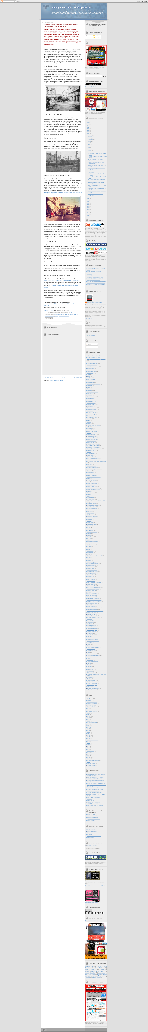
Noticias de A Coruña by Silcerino (94, 836)
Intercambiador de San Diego (93, 505)
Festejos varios (90, 472)
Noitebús (89, 533)
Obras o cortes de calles (92, 541)
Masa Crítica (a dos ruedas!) (93, 791)
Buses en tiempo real (91, 404)
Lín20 (88, 728)
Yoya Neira (89, 686)
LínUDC (89, 757)
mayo (89, 145)
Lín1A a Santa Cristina (92, 722)
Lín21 (88, 730)
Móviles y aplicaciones (92, 532)
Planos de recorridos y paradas (94, 587)
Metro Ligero (90, 522)
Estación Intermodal (91, 465)
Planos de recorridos (91, 585)
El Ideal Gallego (90, 832)
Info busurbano (90, 497)
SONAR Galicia (90, 620)
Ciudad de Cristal (91, 814)
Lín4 (88, 746)
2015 (88, 200)
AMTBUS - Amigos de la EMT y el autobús (96, 794)
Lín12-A (89, 716)
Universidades (90, 669)
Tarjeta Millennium (91, 649)
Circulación (89, 428)
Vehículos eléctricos (91, 672)
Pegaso (89, 577)
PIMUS (88, 554)
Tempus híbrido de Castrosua (93, 655)
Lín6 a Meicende (90, 751)
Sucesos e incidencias (92, 637)
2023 (88, 125)
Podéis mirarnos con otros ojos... (92, 920)
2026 (88, 120)
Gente (66, 314)
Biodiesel (89, 388)
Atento (88, 374)
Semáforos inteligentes (92, 630)
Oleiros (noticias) (91, 820)
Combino (89, 433)
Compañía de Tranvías (59, 314)
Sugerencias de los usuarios (93, 641)
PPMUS (89, 557)
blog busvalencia (90, 795)
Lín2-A (88, 725)
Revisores (89, 619)
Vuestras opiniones (91, 680)
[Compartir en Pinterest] (52, 318)
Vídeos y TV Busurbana (64, 316)
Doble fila (89, 452)
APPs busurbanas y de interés (93, 355)
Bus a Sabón (90, 395)
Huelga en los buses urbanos (93, 489)
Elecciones (89, 464)
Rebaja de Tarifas (91, 606)
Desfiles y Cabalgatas (92, 450)
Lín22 (88, 732)
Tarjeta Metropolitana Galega (93, 647)
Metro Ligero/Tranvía (91, 524)
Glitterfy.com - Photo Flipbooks (91, 902)
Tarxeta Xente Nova (91, 650)
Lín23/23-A (89, 736)
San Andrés (89, 623)
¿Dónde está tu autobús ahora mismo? (95, 777)
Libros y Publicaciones (92, 509)
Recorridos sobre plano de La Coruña (95, 611)
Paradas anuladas (91, 566)
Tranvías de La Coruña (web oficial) (94, 778)
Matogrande (89, 519)
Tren (88, 664)
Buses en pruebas (91, 403)
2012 (88, 204)
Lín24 (88, 738)
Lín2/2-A (89, 727)
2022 (88, 127)
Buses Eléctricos (90, 398)
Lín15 (88, 719)
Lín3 (88, 741)
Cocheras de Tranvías (92, 431)
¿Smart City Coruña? (91, 689)
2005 (88, 215)
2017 (88, 196)
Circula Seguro (90, 800)
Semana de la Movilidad (92, 628)
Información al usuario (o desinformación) (96, 500)
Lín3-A (88, 743)
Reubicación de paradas (92, 615)
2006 (88, 214)
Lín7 (88, 755)
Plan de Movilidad (91, 581)
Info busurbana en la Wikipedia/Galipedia (95, 780)
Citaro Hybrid (90, 429)
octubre (89, 138)
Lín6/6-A (89, 754)
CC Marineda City (91, 414)
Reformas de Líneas (91, 612)
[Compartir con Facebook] (50, 318)
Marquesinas (90, 517)
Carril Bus (89, 423)
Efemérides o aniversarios (92, 459)
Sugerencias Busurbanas (92, 639)
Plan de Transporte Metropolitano (94, 582)
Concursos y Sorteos (91, 437)
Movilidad (89, 528)
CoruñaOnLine (90, 837)
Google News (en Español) (93, 787)
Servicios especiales (91, 631)
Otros (88, 549)
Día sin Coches (90, 456)
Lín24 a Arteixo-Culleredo (92, 739)
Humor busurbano (91, 492)
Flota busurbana (90, 473)
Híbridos (89, 494)
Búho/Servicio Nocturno (92, 703)
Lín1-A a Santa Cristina (92, 711)
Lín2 (88, 724)
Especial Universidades (92, 706)
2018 (88, 133)
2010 (88, 207)
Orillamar (89, 546)
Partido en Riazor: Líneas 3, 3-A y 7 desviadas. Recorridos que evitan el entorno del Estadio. (96, 273)
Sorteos (89, 636)
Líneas (88, 762)
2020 (88, 130)
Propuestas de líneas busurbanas (94, 600)
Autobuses (89, 377)
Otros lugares (90, 551)
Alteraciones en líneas (92, 365)
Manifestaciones (90, 514)
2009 (88, 209)
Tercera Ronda (90, 656)
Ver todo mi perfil (88, 318)
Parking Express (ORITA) (92, 571)
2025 (88, 122)
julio (89, 142)
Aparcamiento (90, 373)
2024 (88, 124)
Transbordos (90, 660)
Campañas (89, 418)
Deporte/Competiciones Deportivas (94, 448)
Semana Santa (90, 626)
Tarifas (88, 644)
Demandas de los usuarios (93, 447)
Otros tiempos (51, 316)
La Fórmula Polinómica (92, 508)
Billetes (88, 387)
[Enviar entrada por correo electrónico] (46, 312)
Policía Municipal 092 (91, 590)
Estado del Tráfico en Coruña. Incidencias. (96, 783)
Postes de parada (91, 596)
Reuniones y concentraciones (93, 617)
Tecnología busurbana (92, 653)
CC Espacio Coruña (91, 412)
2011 (88, 206)
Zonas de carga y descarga (93, 688)
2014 (88, 201)
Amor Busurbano (90, 368)
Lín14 (88, 717)
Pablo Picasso (90, 558)
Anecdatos (89, 369)
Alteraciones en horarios (92, 363)
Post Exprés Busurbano (92, 595)
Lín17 (88, 720)
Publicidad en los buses (92, 603)
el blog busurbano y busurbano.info (94, 302)
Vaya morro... (90, 671)
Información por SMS (91, 503)
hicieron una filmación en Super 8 (53, 192)
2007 (88, 212)
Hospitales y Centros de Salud (93, 488)
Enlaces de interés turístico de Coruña (95, 805)
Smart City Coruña (91, 634)
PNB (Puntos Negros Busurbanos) (94, 555)
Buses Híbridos (90, 399)
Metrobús (89, 525)
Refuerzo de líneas (91, 614)
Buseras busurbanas (91, 396)
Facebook (89, 470)
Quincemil (89, 834)
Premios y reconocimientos (93, 598)
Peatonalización (90, 576)
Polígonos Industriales (92, 593)
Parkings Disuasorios (91, 573)
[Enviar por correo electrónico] (46, 318)
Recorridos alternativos (92, 609)
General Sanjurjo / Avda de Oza (94, 477)
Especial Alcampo (91, 705)
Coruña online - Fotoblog (92, 817)
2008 (88, 210)
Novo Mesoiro (90, 536)
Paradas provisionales (92, 569)
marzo (89, 149)
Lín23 (88, 733)
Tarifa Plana (89, 642)
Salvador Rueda (90, 622)
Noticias (89, 535)
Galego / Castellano (91, 475)
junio (89, 144)
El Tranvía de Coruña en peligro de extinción (96, 461)
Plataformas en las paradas (93, 588)
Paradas (89, 560)
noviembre (90, 136)
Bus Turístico (90, 393)
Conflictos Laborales (91, 440)
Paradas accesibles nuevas (93, 563)
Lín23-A (89, 735)
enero (89, 152)
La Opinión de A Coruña (49, 310)
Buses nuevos (90, 406)
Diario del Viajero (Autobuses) (93, 802)
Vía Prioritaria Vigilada (91, 681)
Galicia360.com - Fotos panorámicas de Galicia (95, 885)
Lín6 (88, 749)
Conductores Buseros (92, 439)
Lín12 (88, 714)
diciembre (90, 135)
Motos (88, 527)
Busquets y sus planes (92, 407)
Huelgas (89, 491)
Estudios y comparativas (92, 467)
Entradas (89, 344)
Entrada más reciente (47, 377)
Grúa (88, 481)
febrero (89, 150)
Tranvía (56, 316)
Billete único (89, 385)
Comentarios (90, 346)
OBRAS (89, 538)
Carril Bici (89, 422)
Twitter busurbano (91, 667)
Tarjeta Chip (89, 645)
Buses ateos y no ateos (92, 401)
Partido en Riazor (91, 574)
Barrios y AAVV (90, 380)
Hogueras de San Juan (92, 486)
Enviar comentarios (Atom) (56, 380)
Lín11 (88, 713)
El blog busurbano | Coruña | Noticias (71, 7)
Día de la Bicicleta (91, 453)
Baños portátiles (90, 382)
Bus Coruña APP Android (92, 391)
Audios (88, 376)
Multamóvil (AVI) (90, 530)
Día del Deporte (90, 455)
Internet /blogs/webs (91, 506)
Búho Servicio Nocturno (92, 409)
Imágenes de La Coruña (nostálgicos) (95, 815)
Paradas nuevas (90, 568)
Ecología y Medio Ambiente (93, 458)
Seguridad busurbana (91, 625)
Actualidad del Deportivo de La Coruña (95, 789)
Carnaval (89, 420)
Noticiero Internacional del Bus (93, 797)
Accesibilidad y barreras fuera (93, 357)
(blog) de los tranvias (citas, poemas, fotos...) (96, 803)
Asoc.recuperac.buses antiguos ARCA (95, 792)
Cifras (88, 426)
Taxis (88, 652)
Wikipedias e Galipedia (92, 685)
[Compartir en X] (49, 318)
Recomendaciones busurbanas (93, 607)
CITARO (89, 415)
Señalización (90, 633)
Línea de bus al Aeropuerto (93, 760)
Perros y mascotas (91, 579)
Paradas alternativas (91, 565)
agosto (89, 141)
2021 (88, 128)
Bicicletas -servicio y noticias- (93, 384)
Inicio (63, 377)
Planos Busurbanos (91, 584)
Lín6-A (88, 752)
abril (89, 147)
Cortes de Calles (90, 442)
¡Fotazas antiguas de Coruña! (93, 819)
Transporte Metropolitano (92, 661)
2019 (88, 131)
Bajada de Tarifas (91, 379)
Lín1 (88, 708)
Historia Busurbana (72, 314)
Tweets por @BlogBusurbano (91, 86)
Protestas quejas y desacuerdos (94, 601)
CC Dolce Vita (90, 410)
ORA (88, 539)
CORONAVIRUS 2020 (92, 417)
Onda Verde (89, 543)
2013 (88, 203)
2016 (88, 198)
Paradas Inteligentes (91, 562)
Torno (88, 658)
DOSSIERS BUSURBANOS (93, 445)
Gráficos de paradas (91, 480)
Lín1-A (88, 709)
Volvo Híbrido (90, 677)
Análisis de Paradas (91, 371)
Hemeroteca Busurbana (92, 483)
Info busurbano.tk (91, 499)
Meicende (89, 521)
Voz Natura (89, 678)
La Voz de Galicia (91, 829)
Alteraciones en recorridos (92, 366)
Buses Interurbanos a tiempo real (94, 781)
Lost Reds (89, 511)
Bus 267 (99, 966)
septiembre (90, 139)
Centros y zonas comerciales (93, 425)
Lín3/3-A (89, 744)
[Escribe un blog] (47, 318)
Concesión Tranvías (91, 436)
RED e (88, 604)
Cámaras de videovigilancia (93, 444)
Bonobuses (89, 390)
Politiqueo (89, 592)
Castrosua (89, 798)
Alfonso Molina (90, 361)
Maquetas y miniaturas (92, 516)
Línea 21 (89, 758)
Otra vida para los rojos (92, 547)
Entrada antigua (78, 377)
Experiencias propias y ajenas (93, 469)
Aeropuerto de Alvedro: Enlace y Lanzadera (96, 359)
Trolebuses (89, 666)
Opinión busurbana (91, 544)
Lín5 (88, 747)
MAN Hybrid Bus (90, 513)
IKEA (88, 495)
